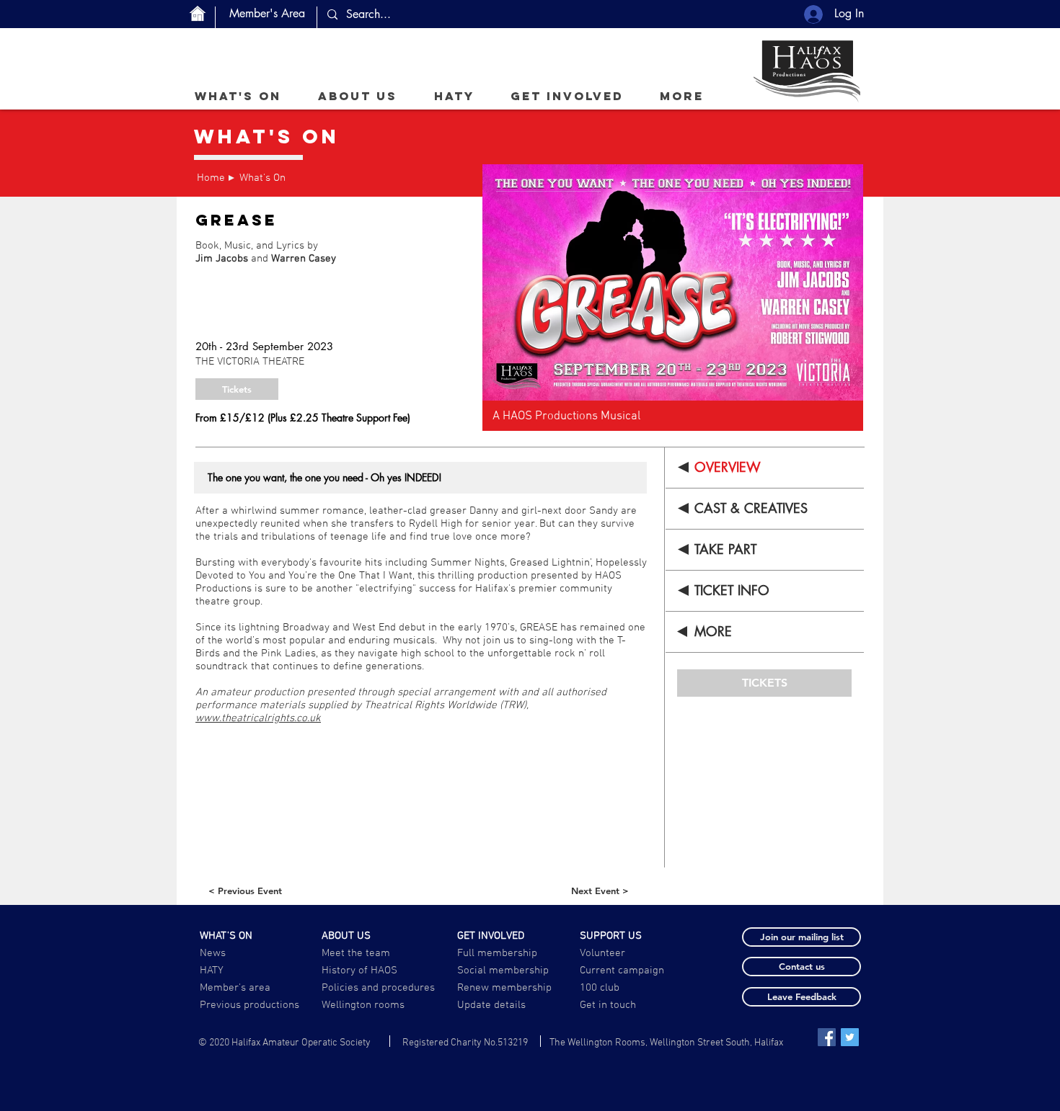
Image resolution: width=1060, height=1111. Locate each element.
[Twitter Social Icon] (850, 1037)
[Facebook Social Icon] (827, 1037)
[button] (357, 96)
